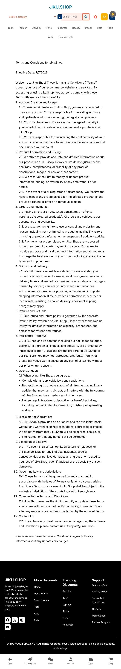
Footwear (62, 27)
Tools (110, 27)
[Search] (85, 16)
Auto (51, 36)
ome (38, 586)
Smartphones (41, 600)
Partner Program (101, 622)
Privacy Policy (99, 591)
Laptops (67, 604)
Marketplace (99, 615)
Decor (88, 27)
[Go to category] (60, 16)
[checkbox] (113, 14)
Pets (99, 27)
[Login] (95, 16)
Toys (49, 27)
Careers (96, 609)
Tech (10, 27)
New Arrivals (66, 36)
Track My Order (100, 585)
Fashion (22, 27)
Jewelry (36, 27)
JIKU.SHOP (60, 7)
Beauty (76, 27)
